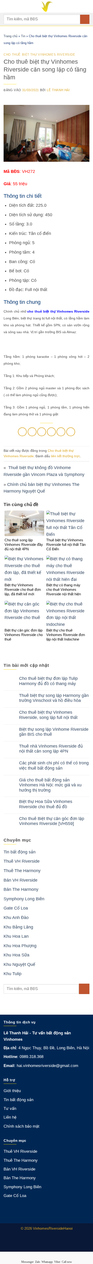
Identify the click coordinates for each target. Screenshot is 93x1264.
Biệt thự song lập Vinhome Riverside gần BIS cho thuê (53, 732)
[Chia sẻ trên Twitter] (41, 431)
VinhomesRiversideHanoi (52, 1228)
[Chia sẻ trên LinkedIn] (70, 431)
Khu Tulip (12, 973)
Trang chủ (10, 36)
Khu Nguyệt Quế (19, 964)
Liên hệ (10, 1117)
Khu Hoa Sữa (16, 955)
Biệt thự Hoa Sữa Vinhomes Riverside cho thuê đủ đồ (45, 804)
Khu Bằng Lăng (18, 927)
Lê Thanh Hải (58, 90)
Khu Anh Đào (16, 917)
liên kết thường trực (65, 456)
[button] (7, 6)
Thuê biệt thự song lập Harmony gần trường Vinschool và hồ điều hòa (54, 698)
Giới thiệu (12, 1091)
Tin (23, 36)
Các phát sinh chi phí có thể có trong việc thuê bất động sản (54, 766)
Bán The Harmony (21, 889)
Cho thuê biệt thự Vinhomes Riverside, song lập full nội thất (48, 715)
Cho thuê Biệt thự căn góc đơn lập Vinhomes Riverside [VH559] (51, 821)
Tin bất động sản (20, 852)
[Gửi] (84, 19)
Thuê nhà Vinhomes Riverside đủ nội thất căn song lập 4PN (51, 749)
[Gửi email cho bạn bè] (51, 431)
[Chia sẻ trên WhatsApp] (22, 431)
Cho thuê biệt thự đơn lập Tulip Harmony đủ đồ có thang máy (48, 681)
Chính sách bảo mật (21, 1126)
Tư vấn (10, 1108)
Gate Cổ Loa (16, 908)
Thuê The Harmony (22, 870)
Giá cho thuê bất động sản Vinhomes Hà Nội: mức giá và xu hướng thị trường (50, 785)
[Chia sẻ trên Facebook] (32, 431)
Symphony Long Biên (24, 898)
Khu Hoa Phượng (20, 945)
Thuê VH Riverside (22, 861)
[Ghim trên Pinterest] (61, 431)
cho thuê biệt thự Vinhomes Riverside (58, 311)
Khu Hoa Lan (16, 936)
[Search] (87, 6)
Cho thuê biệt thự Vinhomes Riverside (39, 54)
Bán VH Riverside (20, 880)
